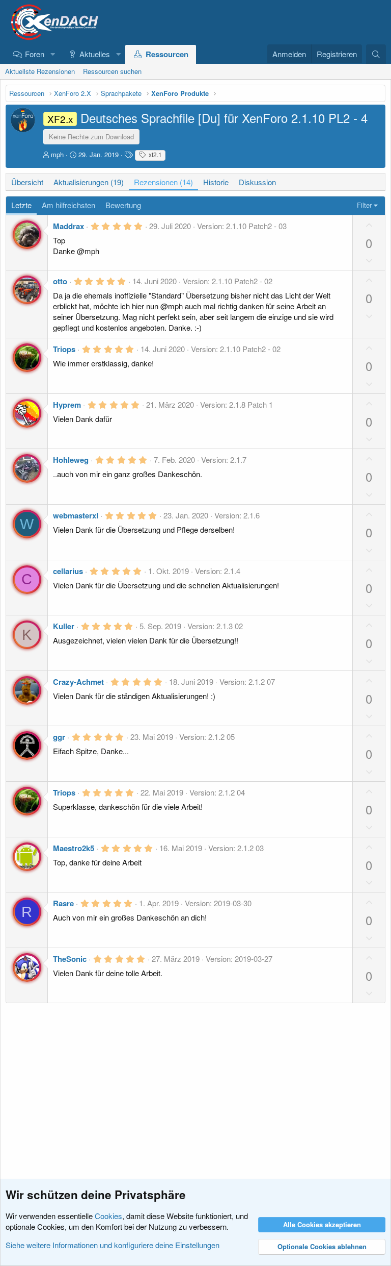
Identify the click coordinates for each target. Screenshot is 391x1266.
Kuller (63, 626)
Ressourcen (167, 54)
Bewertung (123, 205)
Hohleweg (71, 459)
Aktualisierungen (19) (88, 182)
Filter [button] (364, 205)
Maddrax (68, 226)
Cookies (108, 1215)
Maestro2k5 (73, 848)
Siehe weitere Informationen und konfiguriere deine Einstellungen (112, 1244)
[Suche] (376, 54)
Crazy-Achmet (78, 681)
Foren (34, 53)
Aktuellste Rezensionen (40, 71)
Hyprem (67, 404)
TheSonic (70, 958)
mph (57, 154)
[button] (52, 53)
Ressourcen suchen (112, 71)
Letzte (21, 205)
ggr (59, 736)
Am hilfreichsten (68, 205)
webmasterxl (75, 515)
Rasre (63, 903)
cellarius (68, 571)
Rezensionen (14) (163, 182)
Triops (64, 349)
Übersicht (27, 182)
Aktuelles (94, 53)
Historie (216, 182)
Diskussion (257, 182)
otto (60, 281)
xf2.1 (154, 154)
